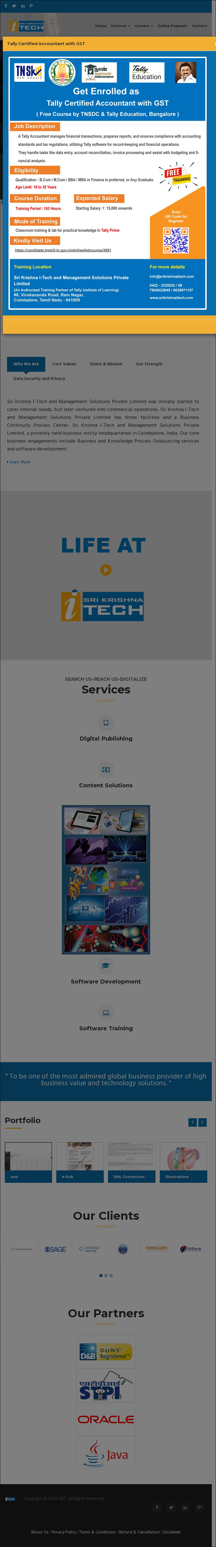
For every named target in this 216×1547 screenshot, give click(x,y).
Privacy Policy (66, 1532)
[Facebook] (8, 6)
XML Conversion (131, 1177)
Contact (201, 26)
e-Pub (70, 1177)
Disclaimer (174, 1532)
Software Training (108, 1028)
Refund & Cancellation (141, 1532)
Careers (144, 26)
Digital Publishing (108, 738)
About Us (42, 1532)
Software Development (108, 981)
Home (102, 26)
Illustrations (179, 1177)
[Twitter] (16, 6)
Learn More (19, 462)
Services (121, 26)
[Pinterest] (33, 6)
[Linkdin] (25, 6)
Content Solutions (108, 785)
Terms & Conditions (99, 1532)
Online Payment (174, 26)
